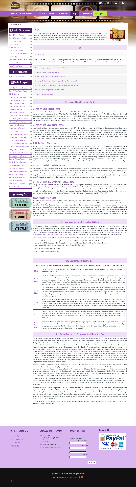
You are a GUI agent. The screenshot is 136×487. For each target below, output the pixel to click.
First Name (85, 445)
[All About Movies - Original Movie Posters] (15, 5)
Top (11, 481)
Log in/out (122, 1)
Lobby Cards (46, 235)
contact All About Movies (69, 39)
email (57, 251)
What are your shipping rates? (44, 94)
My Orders (115, 1)
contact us (122, 401)
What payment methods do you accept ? (47, 72)
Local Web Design (72, 477)
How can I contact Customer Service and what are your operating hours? (57, 85)
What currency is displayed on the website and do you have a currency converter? (60, 68)
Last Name (85, 450)
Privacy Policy (15, 436)
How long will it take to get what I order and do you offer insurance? (56, 81)
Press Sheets (63, 235)
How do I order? (40, 54)
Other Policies (16, 446)
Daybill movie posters (113, 232)
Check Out (100, 1)
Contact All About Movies (51, 430)
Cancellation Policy (17, 439)
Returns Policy (16, 443)
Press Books (54, 235)
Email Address (83, 440)
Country (85, 454)
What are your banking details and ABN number (49, 90)
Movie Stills (71, 235)
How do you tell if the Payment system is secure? (50, 76)
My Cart (108, 1)
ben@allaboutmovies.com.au (52, 447)
